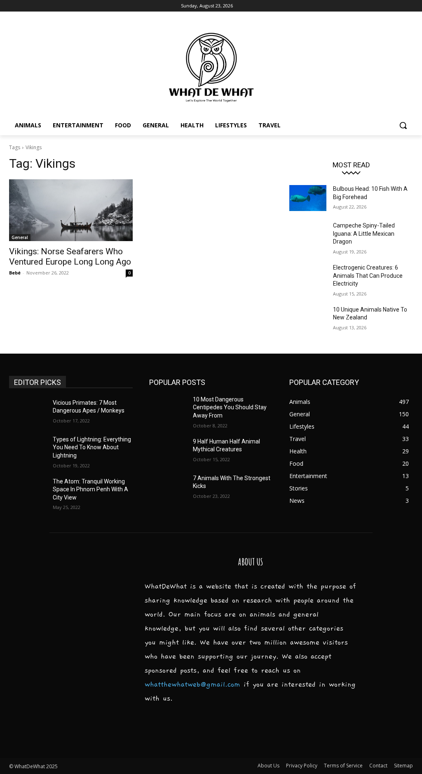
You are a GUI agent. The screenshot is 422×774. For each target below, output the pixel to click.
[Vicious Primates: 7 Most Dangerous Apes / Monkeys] (27, 412)
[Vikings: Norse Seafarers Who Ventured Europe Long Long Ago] (71, 210)
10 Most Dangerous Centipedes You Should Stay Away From (230, 407)
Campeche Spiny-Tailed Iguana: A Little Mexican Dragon (364, 233)
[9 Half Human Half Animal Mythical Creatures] (167, 451)
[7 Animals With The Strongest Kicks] (167, 487)
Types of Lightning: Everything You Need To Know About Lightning (92, 447)
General (20, 237)
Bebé (15, 273)
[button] (403, 125)
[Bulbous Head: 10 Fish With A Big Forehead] (307, 198)
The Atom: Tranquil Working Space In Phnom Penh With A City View (90, 489)
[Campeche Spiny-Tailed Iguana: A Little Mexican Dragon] (307, 235)
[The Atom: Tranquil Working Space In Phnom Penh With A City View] (27, 491)
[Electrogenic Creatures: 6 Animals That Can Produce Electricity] (307, 277)
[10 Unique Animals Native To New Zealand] (307, 319)
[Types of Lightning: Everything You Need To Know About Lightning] (27, 449)
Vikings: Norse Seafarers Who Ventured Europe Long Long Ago (70, 256)
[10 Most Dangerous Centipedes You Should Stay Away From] (167, 409)
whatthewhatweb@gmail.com (192, 684)
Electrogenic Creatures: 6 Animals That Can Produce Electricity (368, 275)
